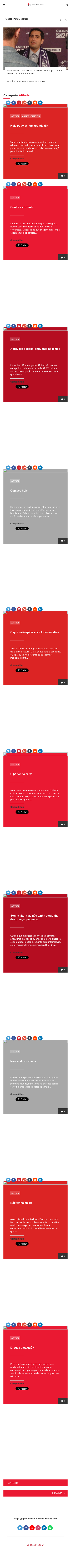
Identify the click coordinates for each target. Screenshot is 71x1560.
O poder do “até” (21, 774)
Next (65, 20)
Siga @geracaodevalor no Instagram (35, 1518)
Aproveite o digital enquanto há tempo (35, 348)
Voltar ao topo (34, 1544)
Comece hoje (19, 490)
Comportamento (31, 116)
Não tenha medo (21, 1202)
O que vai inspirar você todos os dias (34, 632)
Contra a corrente (21, 207)
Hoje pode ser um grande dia (29, 125)
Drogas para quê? (22, 1347)
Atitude (15, 116)
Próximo (57, 1493)
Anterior (13, 1482)
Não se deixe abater (23, 1061)
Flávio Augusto (18, 81)
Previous (60, 20)
